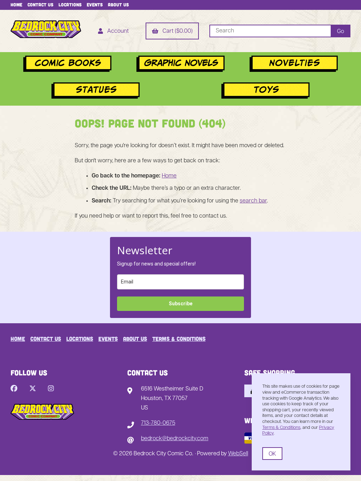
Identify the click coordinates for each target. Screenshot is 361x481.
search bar (253, 201)
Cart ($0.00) (176, 31)
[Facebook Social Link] (14, 389)
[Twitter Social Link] (32, 389)
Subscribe (180, 303)
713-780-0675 (158, 423)
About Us (118, 4)
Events (95, 4)
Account (116, 31)
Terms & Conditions (179, 338)
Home (16, 4)
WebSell (238, 454)
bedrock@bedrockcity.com (174, 439)
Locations (70, 4)
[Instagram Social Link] (51, 389)
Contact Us (40, 4)
